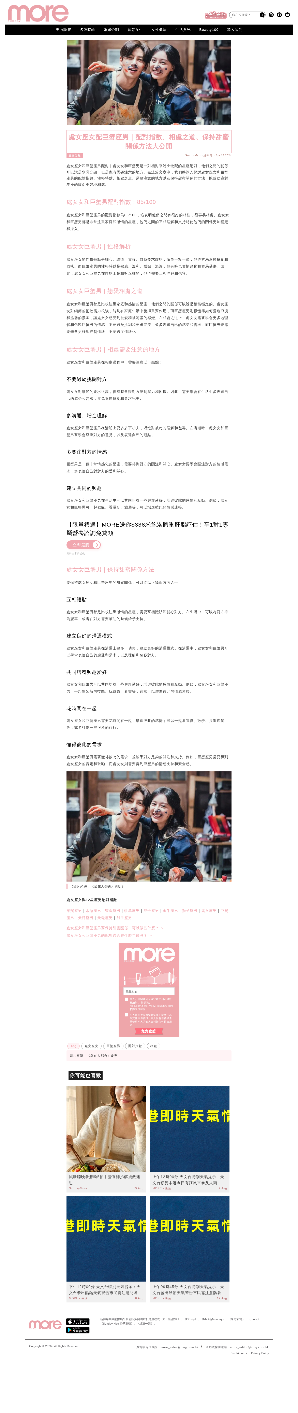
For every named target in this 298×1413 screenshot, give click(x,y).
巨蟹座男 (113, 1046)
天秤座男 (85, 918)
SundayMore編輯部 (199, 155)
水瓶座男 (93, 911)
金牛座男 (170, 911)
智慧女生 (135, 30)
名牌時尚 (87, 30)
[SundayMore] (38, 13)
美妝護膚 (63, 30)
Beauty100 (209, 30)
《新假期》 (173, 1319)
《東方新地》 (236, 1319)
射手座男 (124, 918)
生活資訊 (183, 30)
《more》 (254, 1319)
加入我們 (234, 30)
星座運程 (75, 155)
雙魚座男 (112, 911)
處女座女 (91, 1046)
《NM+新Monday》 (212, 1319)
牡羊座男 (132, 911)
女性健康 (159, 30)
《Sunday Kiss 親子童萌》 (117, 1323)
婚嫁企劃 (111, 30)
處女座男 (209, 911)
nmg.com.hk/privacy (142, 1006)
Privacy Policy (260, 1353)
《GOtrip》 (190, 1319)
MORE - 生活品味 (163, 1188)
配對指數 (135, 1046)
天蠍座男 (105, 918)
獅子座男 (189, 911)
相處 (153, 1046)
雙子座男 (151, 911)
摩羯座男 (74, 911)
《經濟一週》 (145, 1323)
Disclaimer (237, 1353)
